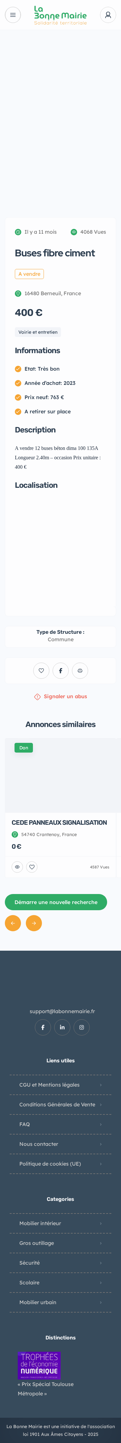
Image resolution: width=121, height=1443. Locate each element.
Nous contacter (38, 1144)
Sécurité (29, 1262)
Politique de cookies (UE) (50, 1163)
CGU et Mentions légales (49, 1084)
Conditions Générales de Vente (57, 1104)
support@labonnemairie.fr (62, 1011)
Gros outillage (36, 1243)
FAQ (24, 1124)
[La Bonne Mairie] (60, 15)
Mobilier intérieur (40, 1223)
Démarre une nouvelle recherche (56, 902)
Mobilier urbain (37, 1302)
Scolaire (29, 1282)
